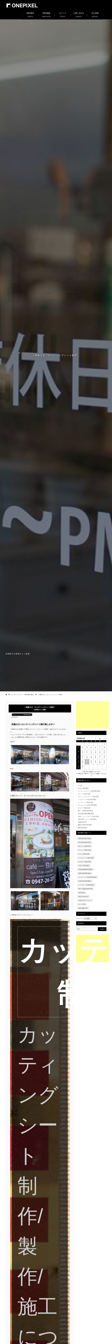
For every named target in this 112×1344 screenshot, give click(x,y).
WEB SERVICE (83, 896)
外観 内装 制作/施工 (84, 881)
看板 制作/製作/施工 (84, 873)
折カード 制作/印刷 (84, 846)
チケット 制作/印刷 (84, 794)
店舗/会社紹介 (82, 822)
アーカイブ (79, 918)
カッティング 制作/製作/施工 (87, 877)
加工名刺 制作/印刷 (84, 842)
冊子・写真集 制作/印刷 (85, 811)
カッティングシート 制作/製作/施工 (22, 714)
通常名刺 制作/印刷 (84, 838)
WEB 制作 (81, 892)
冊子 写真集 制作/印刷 (85, 889)
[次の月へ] (104, 738)
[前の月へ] (95, 738)
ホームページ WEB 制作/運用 (87, 805)
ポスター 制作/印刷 (84, 808)
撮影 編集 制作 (83, 908)
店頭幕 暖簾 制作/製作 (85, 869)
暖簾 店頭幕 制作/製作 (85, 825)
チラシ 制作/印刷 (83, 854)
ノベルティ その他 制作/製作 (87, 799)
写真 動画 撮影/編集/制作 (86, 813)
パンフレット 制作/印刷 (85, 802)
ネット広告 (82, 904)
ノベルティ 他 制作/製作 (86, 885)
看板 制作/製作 (82, 827)
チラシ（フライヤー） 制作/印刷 (88, 796)
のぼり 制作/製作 (83, 788)
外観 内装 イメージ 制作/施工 (87, 819)
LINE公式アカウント (85, 900)
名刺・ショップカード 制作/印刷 (88, 816)
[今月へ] (100, 738)
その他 (80, 785)
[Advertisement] (92, 715)
